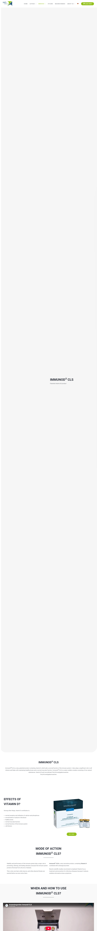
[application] (35, 4)
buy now (71, 834)
